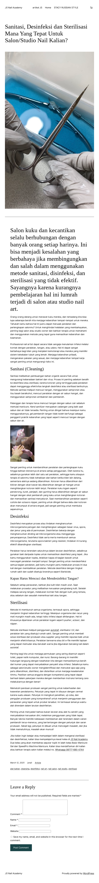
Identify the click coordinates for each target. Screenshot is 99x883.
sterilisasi (72, 769)
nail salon (52, 769)
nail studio (62, 769)
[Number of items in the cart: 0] (91, 7)
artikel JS (37, 7)
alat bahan (15, 769)
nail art (44, 769)
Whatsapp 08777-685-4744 (69, 749)
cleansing (25, 769)
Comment (16, 814)
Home (48, 7)
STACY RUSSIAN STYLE (66, 7)
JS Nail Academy (13, 7)
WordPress (88, 873)
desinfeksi (35, 769)
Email (13, 825)
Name (14, 819)
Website (14, 831)
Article (38, 762)
